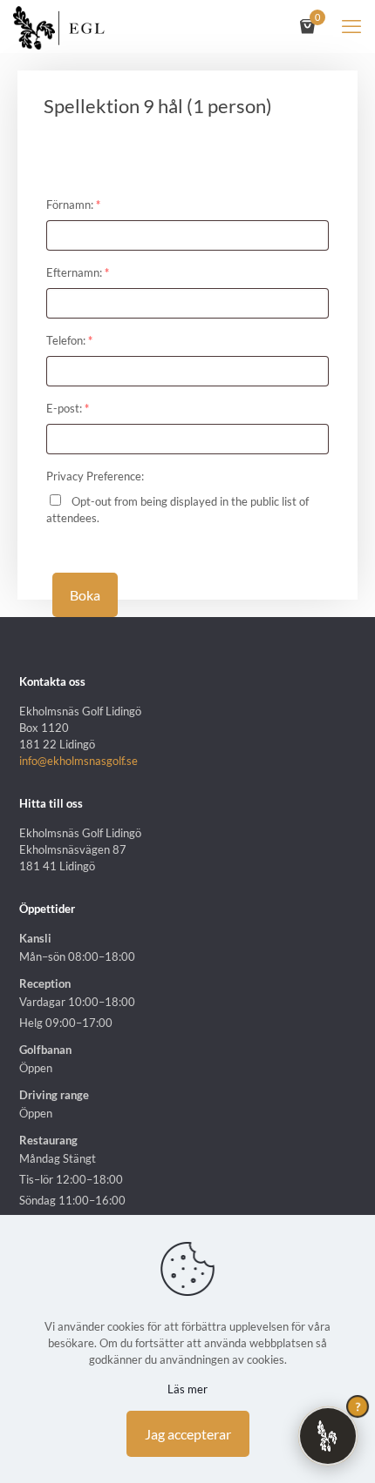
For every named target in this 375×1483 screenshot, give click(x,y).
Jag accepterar (188, 1434)
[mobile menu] (351, 26)
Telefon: (69, 340)
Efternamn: (77, 272)
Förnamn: (73, 204)
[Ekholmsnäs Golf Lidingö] (59, 26)
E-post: (67, 408)
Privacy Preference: (95, 476)
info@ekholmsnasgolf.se (78, 761)
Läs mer (187, 1389)
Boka (85, 595)
